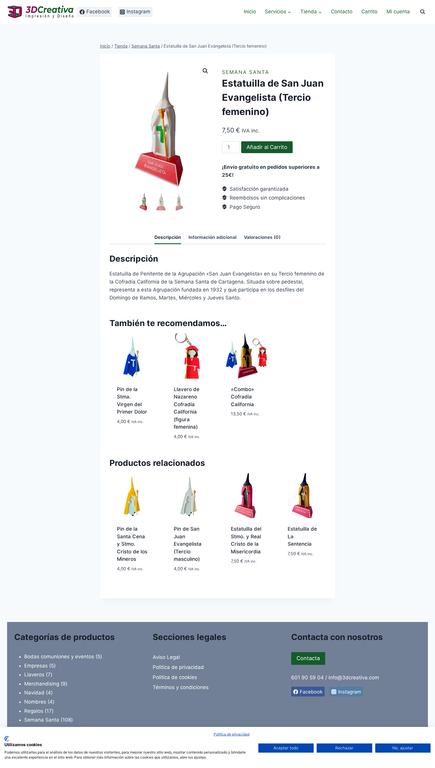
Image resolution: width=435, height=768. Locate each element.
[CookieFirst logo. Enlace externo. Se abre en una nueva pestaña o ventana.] (6, 738)
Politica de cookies (175, 677)
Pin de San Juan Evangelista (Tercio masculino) (188, 544)
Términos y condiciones (181, 687)
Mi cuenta (398, 11)
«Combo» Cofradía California (242, 396)
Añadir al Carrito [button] (132, 446)
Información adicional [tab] (212, 237)
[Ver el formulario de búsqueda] (422, 12)
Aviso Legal (166, 657)
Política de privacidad (231, 734)
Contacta (308, 658)
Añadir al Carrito (266, 147)
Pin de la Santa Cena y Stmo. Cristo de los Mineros (132, 544)
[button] (205, 71)
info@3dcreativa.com (353, 677)
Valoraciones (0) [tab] (262, 237)
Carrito (369, 11)
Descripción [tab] (167, 237)
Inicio (250, 11)
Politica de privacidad (178, 667)
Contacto (341, 11)
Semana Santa (245, 72)
